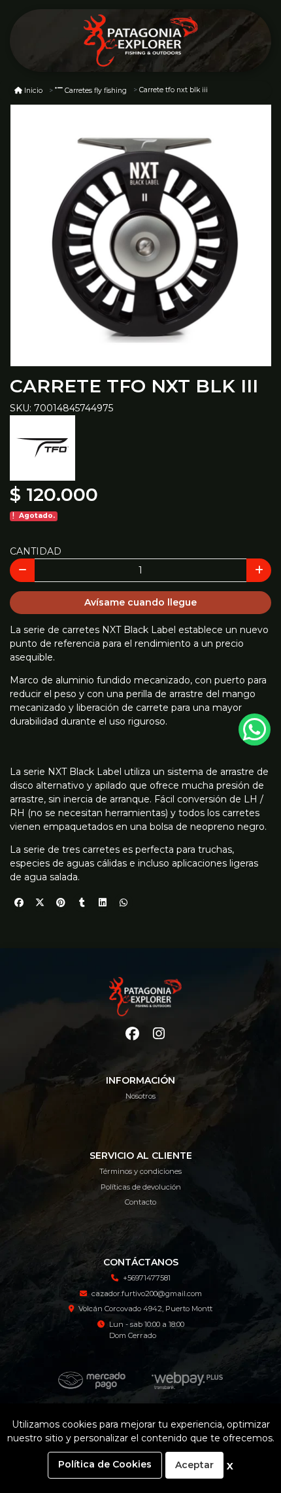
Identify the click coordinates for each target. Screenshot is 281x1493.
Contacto (140, 1202)
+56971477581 (147, 1277)
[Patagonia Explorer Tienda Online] (140, 41)
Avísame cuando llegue (140, 602)
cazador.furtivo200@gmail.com (146, 1293)
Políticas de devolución (141, 1187)
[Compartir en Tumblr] (82, 902)
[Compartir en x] (40, 902)
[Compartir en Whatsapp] (123, 902)
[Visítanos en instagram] (158, 1033)
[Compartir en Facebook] (19, 902)
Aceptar (194, 1465)
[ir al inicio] (145, 996)
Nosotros (140, 1096)
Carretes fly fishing (96, 90)
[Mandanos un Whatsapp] (255, 729)
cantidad (35, 551)
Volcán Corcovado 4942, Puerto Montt (145, 1308)
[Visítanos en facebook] (132, 1033)
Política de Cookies (105, 1464)
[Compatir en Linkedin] (102, 902)
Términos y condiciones (140, 1171)
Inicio (33, 90)
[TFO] (42, 447)
